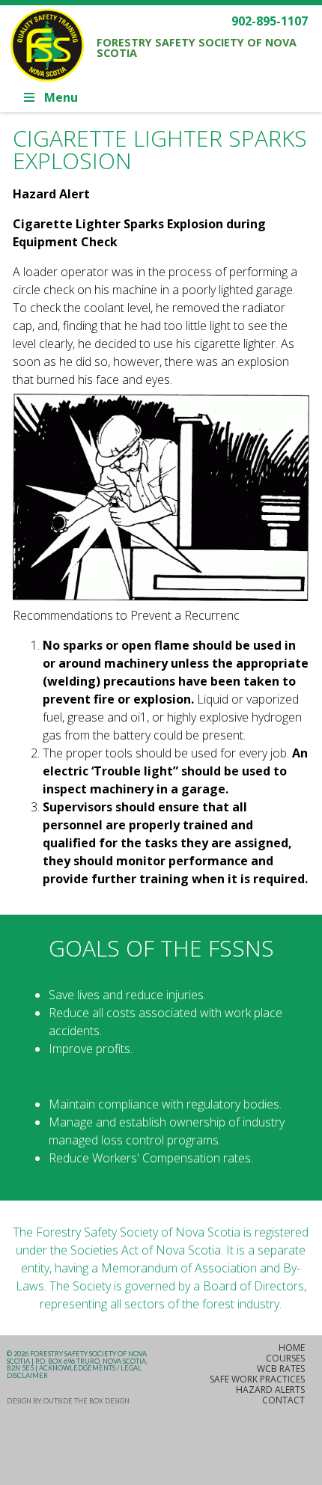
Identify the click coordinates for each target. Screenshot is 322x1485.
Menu (61, 97)
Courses (285, 1358)
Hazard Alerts (270, 1389)
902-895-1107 (269, 21)
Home (292, 1347)
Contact (283, 1400)
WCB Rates (281, 1368)
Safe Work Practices (257, 1379)
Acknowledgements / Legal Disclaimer (74, 1371)
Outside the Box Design (86, 1401)
